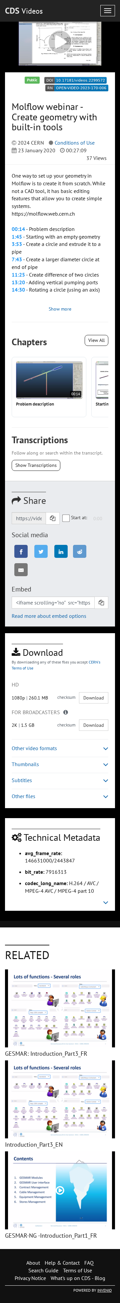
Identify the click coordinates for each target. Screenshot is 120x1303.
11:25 (18, 274)
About (33, 1262)
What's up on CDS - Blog (78, 1278)
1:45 (17, 236)
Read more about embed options (49, 616)
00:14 (18, 229)
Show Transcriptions (36, 465)
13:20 (18, 282)
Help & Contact (62, 1262)
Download (93, 698)
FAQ (89, 1262)
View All (96, 340)
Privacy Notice (30, 1278)
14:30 (18, 289)
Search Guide (43, 1270)
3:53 (17, 244)
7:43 (17, 259)
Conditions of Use (75, 142)
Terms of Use (77, 1270)
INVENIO (104, 1290)
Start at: (79, 518)
